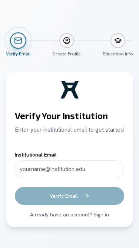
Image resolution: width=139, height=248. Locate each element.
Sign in (101, 214)
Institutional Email (36, 154)
